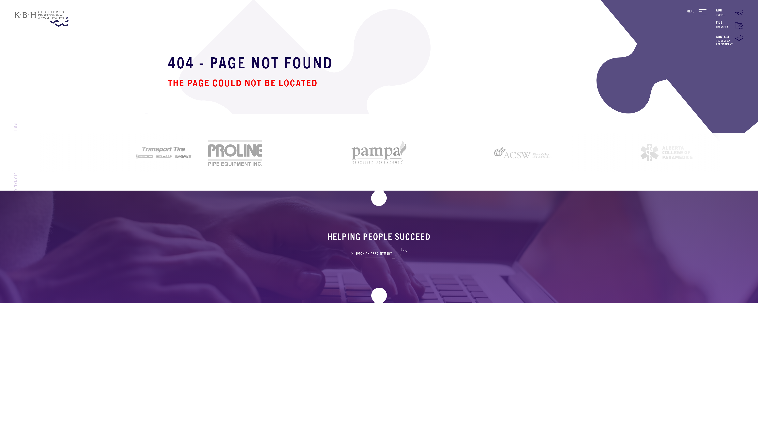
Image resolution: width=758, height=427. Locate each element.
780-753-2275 (461, 369)
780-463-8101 (322, 369)
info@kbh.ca (320, 360)
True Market (435, 420)
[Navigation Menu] (705, 12)
